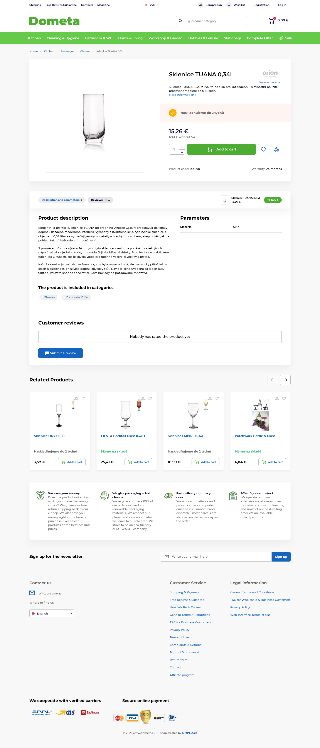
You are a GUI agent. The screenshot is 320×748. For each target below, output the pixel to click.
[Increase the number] (182, 147)
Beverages (67, 51)
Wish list (239, 5)
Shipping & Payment (185, 592)
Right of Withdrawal (184, 652)
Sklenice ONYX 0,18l (49, 436)
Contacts (87, 5)
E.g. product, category (200, 21)
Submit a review (62, 353)
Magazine (103, 5)
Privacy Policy (179, 630)
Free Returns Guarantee (61, 5)
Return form (178, 660)
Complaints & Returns (186, 645)
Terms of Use (179, 637)
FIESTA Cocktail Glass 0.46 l (123, 436)
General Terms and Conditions (252, 592)
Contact (175, 667)
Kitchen (49, 51)
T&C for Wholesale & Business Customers (260, 599)
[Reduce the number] (182, 152)
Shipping (35, 5)
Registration (261, 5)
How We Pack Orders (185, 607)
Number (174, 149)
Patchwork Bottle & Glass (255, 436)
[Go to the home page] (54, 21)
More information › (182, 94)
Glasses (85, 51)
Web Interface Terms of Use (250, 615)
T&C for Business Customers (190, 622)
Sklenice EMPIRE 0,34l (185, 436)
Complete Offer (77, 297)
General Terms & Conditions (190, 615)
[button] (285, 380)
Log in (282, 5)
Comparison (213, 5)
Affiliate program (182, 675)
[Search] (180, 21)
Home (33, 51)
